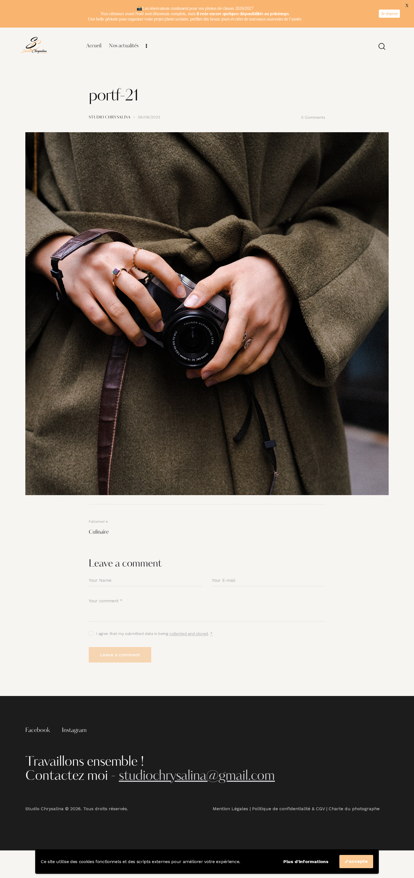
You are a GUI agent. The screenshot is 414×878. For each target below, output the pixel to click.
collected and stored (188, 634)
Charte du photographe (354, 808)
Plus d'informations (305, 861)
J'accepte (356, 861)
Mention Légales (230, 808)
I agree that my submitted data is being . (154, 633)
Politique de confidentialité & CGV (288, 808)
